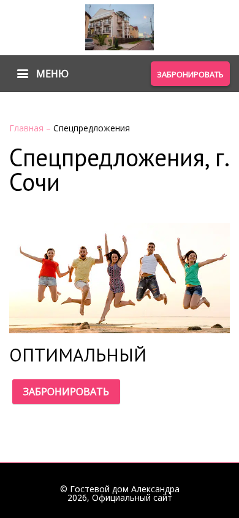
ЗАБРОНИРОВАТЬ (66, 391)
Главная (27, 128)
